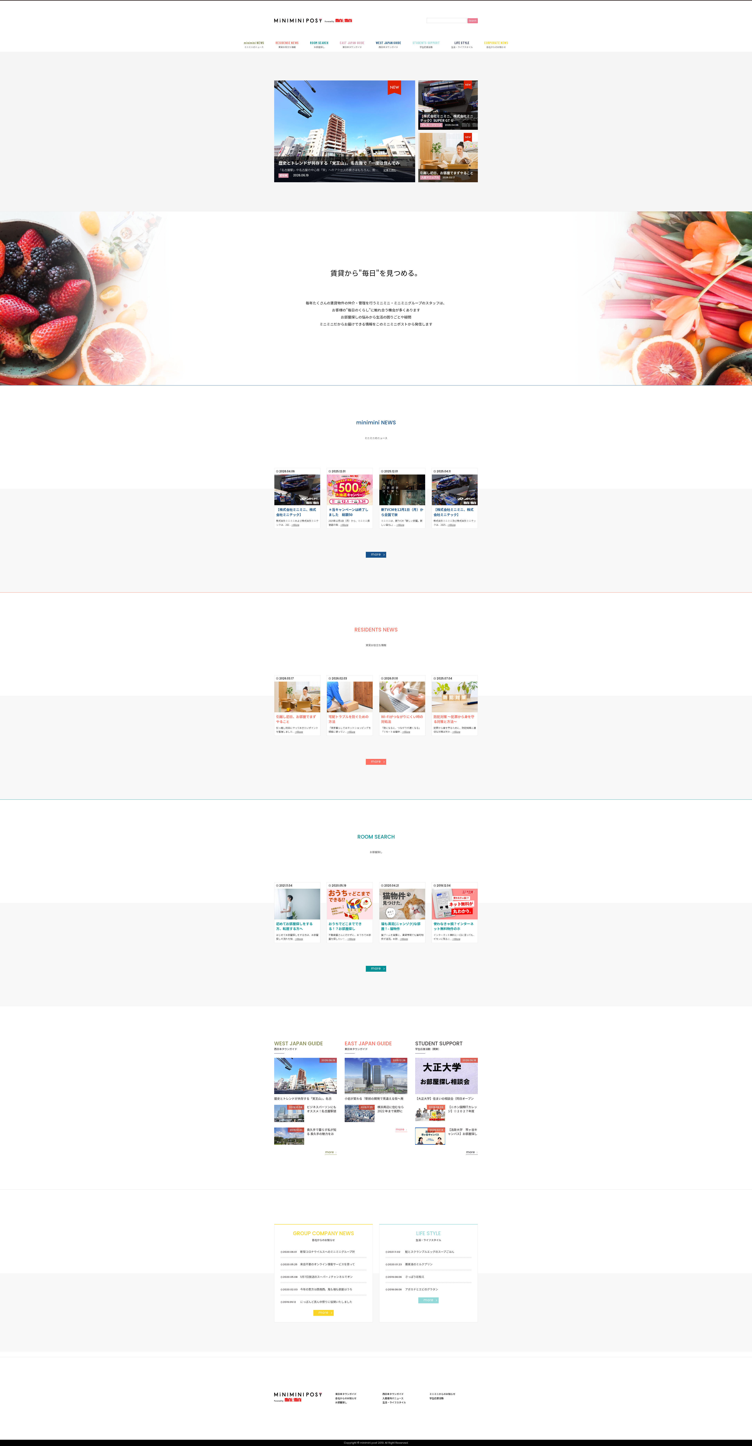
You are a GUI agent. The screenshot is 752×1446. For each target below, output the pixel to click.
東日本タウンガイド (352, 45)
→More (295, 524)
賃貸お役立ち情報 (287, 45)
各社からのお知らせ (496, 45)
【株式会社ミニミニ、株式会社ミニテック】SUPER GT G (446, 118)
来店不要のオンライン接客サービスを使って (327, 1264)
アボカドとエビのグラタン (421, 1289)
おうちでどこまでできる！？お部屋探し (345, 926)
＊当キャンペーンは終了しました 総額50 (348, 512)
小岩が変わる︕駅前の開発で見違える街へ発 (374, 1098)
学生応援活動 (426, 45)
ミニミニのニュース (254, 45)
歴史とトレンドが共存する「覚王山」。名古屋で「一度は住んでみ (339, 163)
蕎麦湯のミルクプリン (419, 1264)
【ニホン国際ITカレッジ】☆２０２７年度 (462, 1109)
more (376, 554)
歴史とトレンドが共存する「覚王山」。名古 (303, 1098)
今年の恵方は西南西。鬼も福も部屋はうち (326, 1289)
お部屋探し (319, 45)
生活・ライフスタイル (462, 45)
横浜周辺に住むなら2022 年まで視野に (390, 1109)
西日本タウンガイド (388, 45)
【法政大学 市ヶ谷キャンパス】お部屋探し (462, 1132)
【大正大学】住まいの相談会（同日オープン (444, 1098)
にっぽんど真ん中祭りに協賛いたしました (326, 1302)
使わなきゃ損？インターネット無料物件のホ (454, 926)
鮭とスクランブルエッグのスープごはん (429, 1252)
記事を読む (389, 170)
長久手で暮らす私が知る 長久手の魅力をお (321, 1132)
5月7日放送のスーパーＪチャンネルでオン (326, 1277)
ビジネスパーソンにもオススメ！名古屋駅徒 (321, 1109)
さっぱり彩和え (414, 1277)
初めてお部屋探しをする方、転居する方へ (294, 926)
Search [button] (472, 20)
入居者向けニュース (392, 1398)
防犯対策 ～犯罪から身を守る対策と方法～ (454, 719)
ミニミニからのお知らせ (442, 1393)
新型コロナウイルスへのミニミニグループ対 (327, 1252)
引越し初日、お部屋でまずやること (446, 172)
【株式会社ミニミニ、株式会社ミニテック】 (296, 512)
